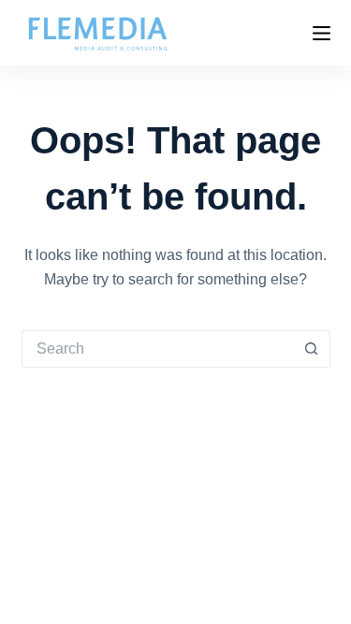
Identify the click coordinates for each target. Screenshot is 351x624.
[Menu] (321, 33)
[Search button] (311, 349)
